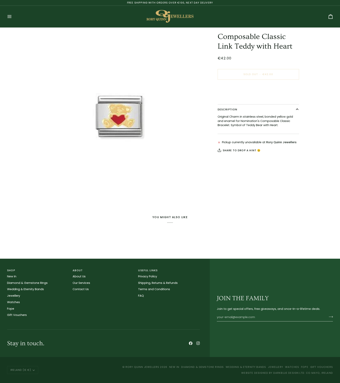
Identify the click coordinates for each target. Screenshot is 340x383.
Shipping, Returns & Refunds (158, 283)
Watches (13, 302)
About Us (79, 276)
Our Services (81, 283)
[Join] (329, 317)
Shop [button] (11, 270)
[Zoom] (119, 116)
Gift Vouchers (17, 315)
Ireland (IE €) (20, 370)
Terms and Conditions (154, 289)
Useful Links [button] (148, 270)
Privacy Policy (147, 276)
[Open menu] (13, 16)
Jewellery (13, 296)
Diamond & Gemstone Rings (27, 283)
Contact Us (81, 289)
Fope (10, 309)
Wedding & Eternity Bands (25, 289)
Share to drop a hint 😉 (242, 150)
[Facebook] (190, 343)
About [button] (78, 270)
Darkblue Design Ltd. (289, 373)
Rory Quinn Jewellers (142, 367)
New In (11, 276)
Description (227, 109)
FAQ (141, 296)
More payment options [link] (234, 98)
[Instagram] (198, 343)
